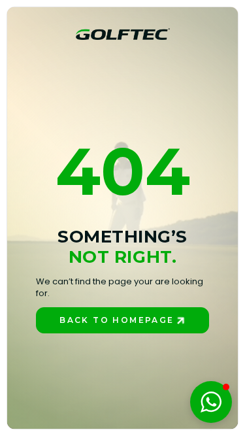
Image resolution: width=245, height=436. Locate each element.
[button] (211, 402)
